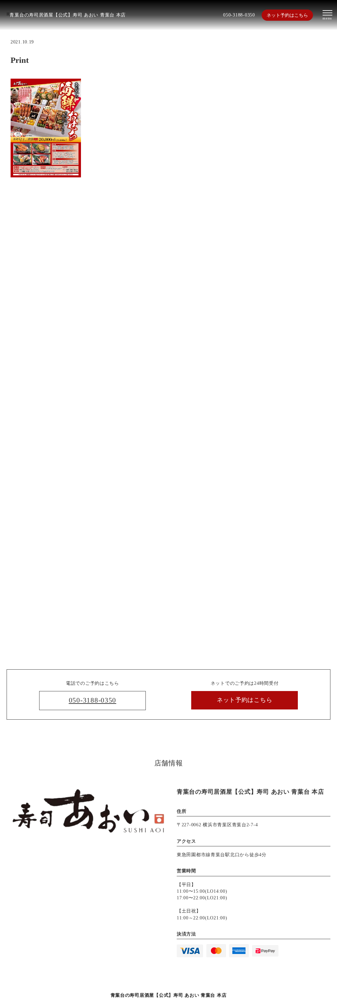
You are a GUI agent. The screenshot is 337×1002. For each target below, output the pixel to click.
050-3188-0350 (239, 14)
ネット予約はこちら (287, 15)
